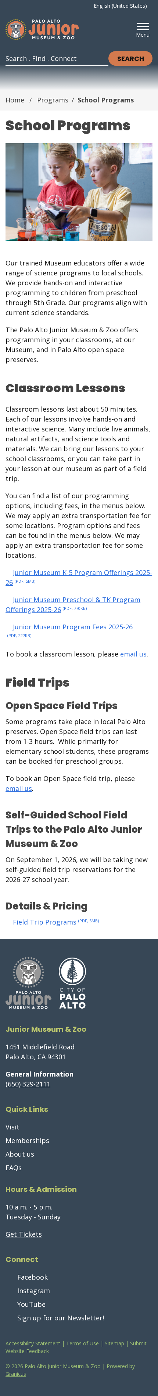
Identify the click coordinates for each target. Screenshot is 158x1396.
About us (20, 1154)
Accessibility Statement (33, 1343)
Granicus (16, 1373)
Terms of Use (82, 1343)
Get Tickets (24, 1234)
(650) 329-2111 (28, 1083)
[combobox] (123, 6)
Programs (52, 99)
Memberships (27, 1140)
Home (15, 99)
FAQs (14, 1167)
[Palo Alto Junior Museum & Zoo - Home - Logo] (42, 29)
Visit (12, 1126)
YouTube (31, 1304)
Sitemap (114, 1343)
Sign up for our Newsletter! (60, 1317)
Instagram (33, 1290)
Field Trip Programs (56, 922)
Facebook (32, 1277)
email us (133, 654)
